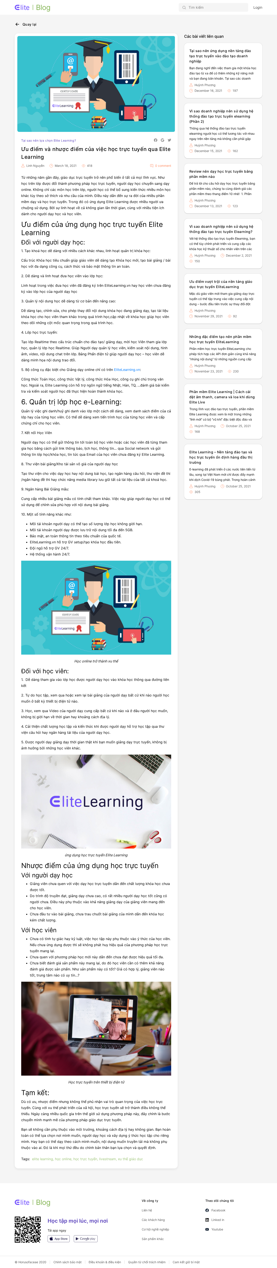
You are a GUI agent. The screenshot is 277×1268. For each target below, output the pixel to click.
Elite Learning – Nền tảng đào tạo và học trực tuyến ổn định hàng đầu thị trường (221, 457)
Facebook (218, 1210)
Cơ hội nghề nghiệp (155, 1229)
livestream (107, 1159)
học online (63, 1159)
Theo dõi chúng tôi (219, 1200)
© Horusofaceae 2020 (30, 1262)
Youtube (217, 1229)
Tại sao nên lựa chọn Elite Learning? (48, 140)
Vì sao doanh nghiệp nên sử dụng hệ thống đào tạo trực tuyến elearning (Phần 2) (221, 116)
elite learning (42, 1159)
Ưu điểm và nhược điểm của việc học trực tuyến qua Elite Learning (96, 153)
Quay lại (30, 24)
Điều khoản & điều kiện (105, 1262)
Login (257, 7)
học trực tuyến (85, 1159)
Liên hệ (147, 1210)
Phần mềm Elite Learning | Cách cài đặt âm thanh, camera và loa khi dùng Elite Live (222, 397)
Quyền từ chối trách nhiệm (147, 1262)
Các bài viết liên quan (204, 36)
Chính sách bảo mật (67, 1262)
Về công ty (150, 1200)
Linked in (217, 1220)
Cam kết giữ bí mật (186, 1262)
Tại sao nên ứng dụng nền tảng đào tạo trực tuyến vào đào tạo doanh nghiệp (220, 56)
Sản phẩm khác (153, 1239)
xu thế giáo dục (130, 1159)
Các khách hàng (153, 1220)
